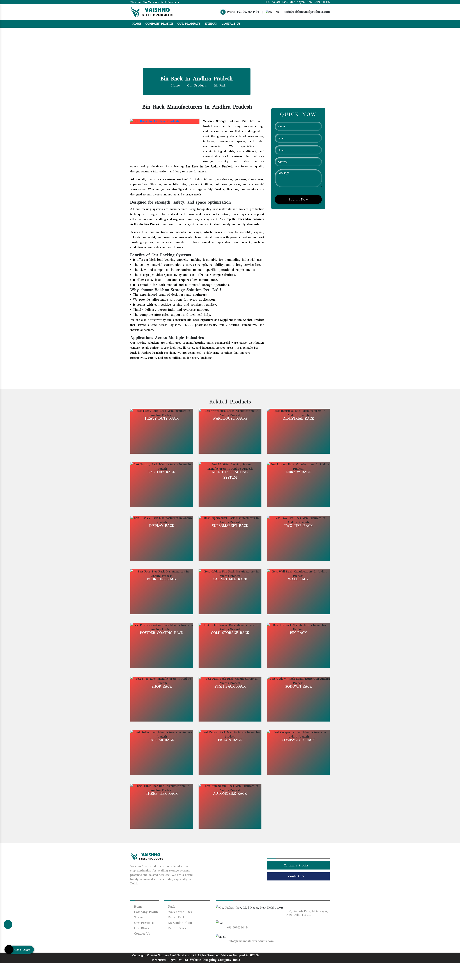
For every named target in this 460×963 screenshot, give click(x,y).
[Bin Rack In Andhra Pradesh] (152, 121)
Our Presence (143, 923)
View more (161, 431)
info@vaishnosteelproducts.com (307, 12)
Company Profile (159, 24)
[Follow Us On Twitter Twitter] (302, 957)
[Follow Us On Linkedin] (318, 23)
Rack (171, 907)
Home (136, 24)
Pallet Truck (176, 928)
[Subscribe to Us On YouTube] (328, 23)
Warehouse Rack (179, 912)
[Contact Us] (8, 923)
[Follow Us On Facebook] (308, 23)
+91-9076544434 (248, 12)
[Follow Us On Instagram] (313, 23)
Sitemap (211, 24)
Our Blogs (141, 928)
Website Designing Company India (215, 960)
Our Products (188, 24)
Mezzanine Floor (179, 923)
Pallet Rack (176, 917)
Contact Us (231, 24)
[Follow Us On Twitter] (323, 23)
